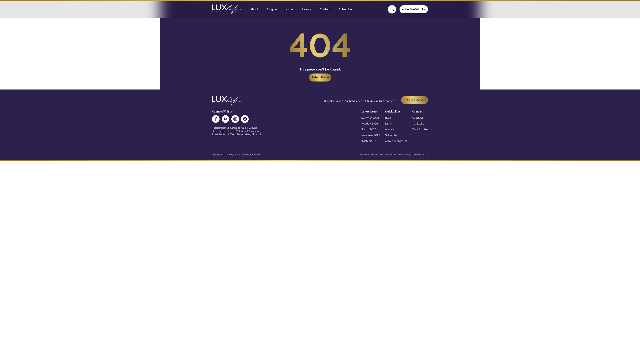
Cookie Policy (363, 154)
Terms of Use (390, 154)
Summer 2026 (370, 117)
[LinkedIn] (225, 119)
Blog (270, 9)
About (254, 9)
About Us (418, 117)
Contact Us (419, 123)
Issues (290, 9)
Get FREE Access (415, 100)
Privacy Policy (404, 154)
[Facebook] (216, 119)
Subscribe (345, 9)
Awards (307, 9)
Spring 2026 (368, 129)
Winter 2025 (368, 141)
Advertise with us (420, 154)
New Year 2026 (370, 135)
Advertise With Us (414, 9)
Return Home (320, 77)
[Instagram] (235, 119)
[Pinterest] (245, 119)
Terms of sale (376, 154)
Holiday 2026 (369, 123)
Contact (325, 9)
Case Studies (420, 129)
